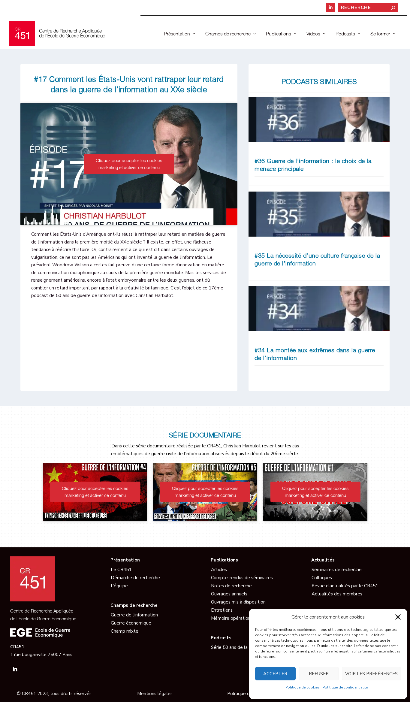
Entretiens (222, 610)
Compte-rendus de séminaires (242, 578)
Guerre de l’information (134, 615)
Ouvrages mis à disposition (238, 602)
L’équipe (119, 586)
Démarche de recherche (135, 578)
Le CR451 (121, 570)
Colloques (322, 578)
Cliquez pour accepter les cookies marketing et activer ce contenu (129, 164)
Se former (380, 33)
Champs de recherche (228, 33)
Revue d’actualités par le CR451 (345, 586)
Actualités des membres (337, 594)
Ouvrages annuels (229, 594)
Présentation (177, 33)
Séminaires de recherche (337, 570)
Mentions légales (155, 694)
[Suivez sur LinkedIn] (15, 669)
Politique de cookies (302, 687)
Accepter (275, 674)
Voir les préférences (371, 674)
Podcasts (345, 33)
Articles (219, 570)
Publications (278, 33)
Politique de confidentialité (345, 687)
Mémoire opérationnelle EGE (241, 618)
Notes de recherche (231, 586)
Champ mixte (124, 631)
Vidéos (313, 33)
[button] (398, 617)
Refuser (319, 674)
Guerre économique (131, 623)
